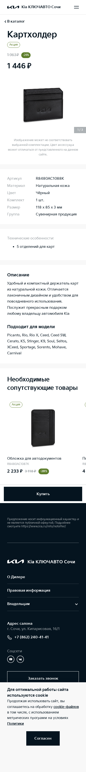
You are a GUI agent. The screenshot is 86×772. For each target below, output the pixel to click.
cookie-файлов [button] (66, 707)
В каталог (16, 21)
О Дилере (16, 577)
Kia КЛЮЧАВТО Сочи (41, 7)
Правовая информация (28, 590)
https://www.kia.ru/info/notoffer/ (43, 526)
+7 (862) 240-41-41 (31, 637)
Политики (15, 724)
